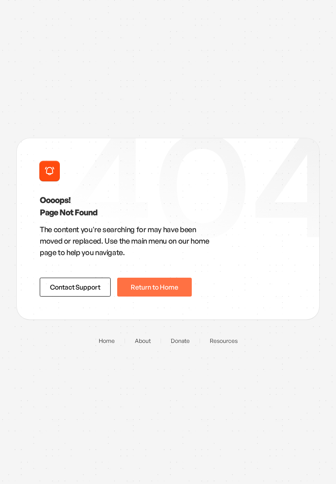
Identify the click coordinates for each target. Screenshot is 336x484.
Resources (224, 340)
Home (107, 340)
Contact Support (75, 287)
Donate (180, 340)
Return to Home (154, 287)
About (143, 340)
